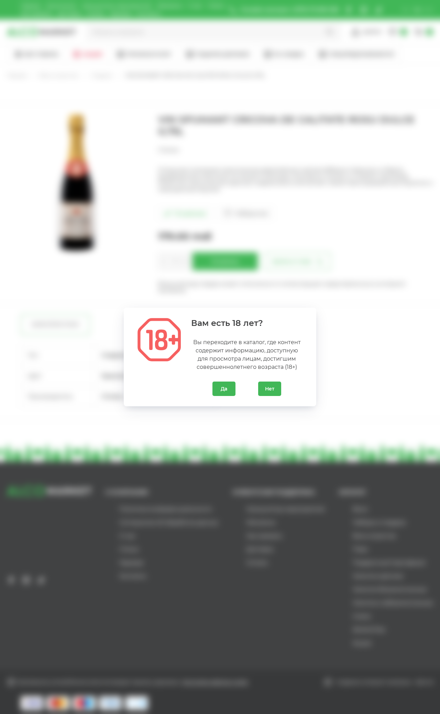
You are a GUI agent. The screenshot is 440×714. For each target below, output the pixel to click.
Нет (269, 389)
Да (224, 389)
